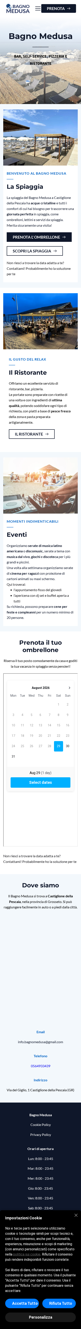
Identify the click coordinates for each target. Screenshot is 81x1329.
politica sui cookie (26, 1254)
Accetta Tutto (25, 1303)
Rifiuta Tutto (60, 1303)
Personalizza (40, 1317)
